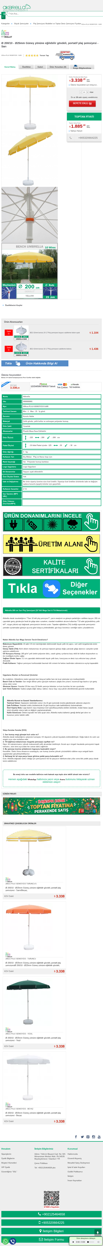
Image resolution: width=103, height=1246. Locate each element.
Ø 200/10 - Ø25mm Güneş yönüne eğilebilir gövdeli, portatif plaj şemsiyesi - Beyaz (33, 1114)
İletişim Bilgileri (53, 1231)
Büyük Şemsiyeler (21, 24)
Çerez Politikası (41, 1163)
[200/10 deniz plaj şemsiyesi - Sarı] (29, 271)
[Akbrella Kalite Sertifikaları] (51, 566)
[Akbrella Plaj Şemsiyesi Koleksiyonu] (51, 589)
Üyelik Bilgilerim (8, 1158)
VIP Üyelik (5, 1167)
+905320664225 (52, 1222)
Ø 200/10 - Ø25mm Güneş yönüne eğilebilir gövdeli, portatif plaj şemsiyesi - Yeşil (33, 1039)
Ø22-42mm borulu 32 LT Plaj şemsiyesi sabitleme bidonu (50, 349)
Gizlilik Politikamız (75, 1172)
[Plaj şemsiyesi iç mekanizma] (29, 215)
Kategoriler (5, 24)
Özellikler (26, 67)
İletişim (70, 1176)
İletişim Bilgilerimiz (43, 1149)
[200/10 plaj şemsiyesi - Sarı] (29, 103)
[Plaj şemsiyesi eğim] (29, 159)
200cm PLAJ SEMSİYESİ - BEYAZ (19, 1109)
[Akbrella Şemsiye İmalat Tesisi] (51, 544)
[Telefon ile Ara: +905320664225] (70, 139)
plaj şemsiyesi (42, 618)
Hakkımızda (73, 1154)
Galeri (40, 67)
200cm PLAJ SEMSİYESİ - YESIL (19, 1034)
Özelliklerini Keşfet (13, 305)
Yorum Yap (44, 55)
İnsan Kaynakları (75, 1180)
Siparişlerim (6, 1154)
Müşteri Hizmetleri (9, 1163)
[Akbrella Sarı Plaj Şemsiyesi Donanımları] (51, 522)
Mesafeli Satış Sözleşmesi (79, 1163)
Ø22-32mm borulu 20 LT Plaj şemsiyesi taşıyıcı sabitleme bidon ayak (55, 333)
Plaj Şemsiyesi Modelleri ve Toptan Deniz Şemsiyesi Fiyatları (57, 24)
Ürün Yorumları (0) (58, 67)
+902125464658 (53, 1214)
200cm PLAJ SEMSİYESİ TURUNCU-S (20, 884)
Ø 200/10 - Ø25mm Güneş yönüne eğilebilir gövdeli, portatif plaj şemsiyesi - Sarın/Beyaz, (33, 889)
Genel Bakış (9, 67)
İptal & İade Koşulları (76, 1167)
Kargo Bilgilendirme (82, 68)
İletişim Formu (54, 1239)
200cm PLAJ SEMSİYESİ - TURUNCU (20, 959)
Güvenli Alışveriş (75, 1158)
